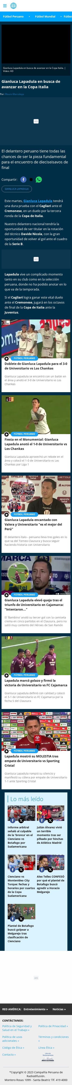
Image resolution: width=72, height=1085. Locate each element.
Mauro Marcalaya (14, 94)
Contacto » (9, 1054)
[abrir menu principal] (5, 6)
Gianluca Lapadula (17, 189)
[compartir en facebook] (13, 820)
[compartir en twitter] (21, 820)
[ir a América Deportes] (13, 6)
